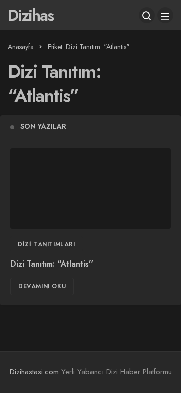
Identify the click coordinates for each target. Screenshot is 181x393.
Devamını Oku (42, 286)
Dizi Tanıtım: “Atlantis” (52, 264)
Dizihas (30, 15)
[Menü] (165, 15)
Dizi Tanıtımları (46, 244)
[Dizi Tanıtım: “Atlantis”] (90, 188)
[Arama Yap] (147, 15)
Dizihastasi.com (34, 371)
